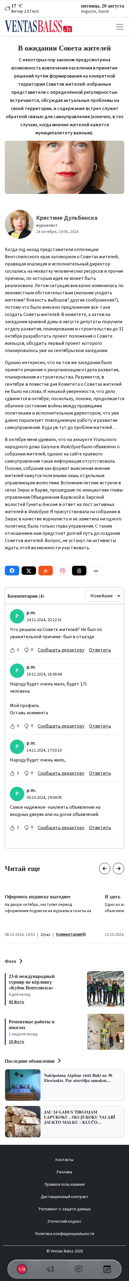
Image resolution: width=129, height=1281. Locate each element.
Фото (10, 961)
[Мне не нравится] (26, 650)
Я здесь (112, 896)
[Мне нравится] (12, 650)
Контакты (65, 1160)
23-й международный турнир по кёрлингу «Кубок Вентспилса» (32, 982)
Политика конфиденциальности (64, 1234)
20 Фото (16, 1042)
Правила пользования (65, 1184)
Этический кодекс (64, 1221)
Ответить (100, 650)
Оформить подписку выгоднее (37, 896)
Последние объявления (30, 1060)
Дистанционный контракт (64, 1197)
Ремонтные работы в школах (32, 1024)
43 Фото (16, 1002)
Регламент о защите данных (65, 1209)
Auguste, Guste (95, 11)
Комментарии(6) (71, 934)
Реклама (64, 1172)
